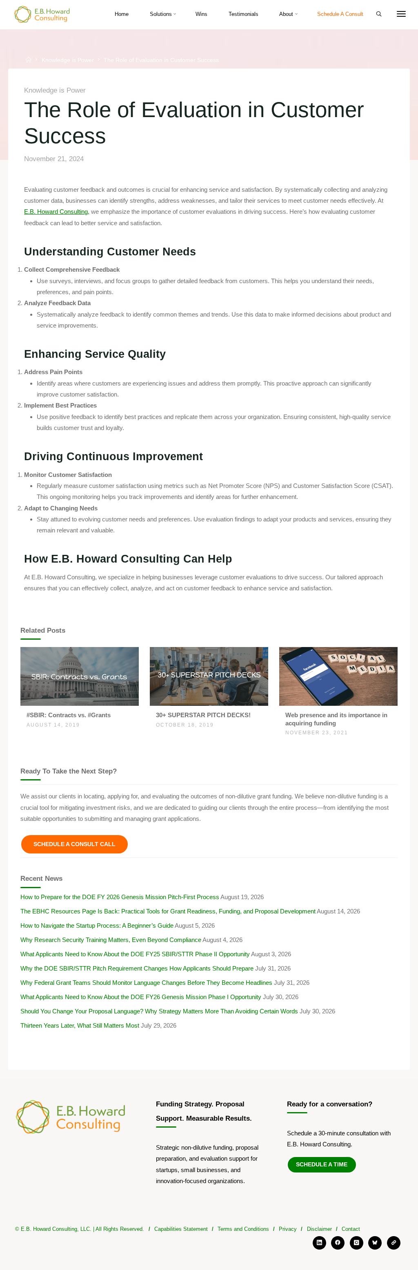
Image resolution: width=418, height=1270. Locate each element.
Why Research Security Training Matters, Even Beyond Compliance (110, 939)
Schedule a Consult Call (74, 844)
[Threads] (393, 1243)
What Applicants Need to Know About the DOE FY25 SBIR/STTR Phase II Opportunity (135, 954)
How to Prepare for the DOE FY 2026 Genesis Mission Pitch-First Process (119, 896)
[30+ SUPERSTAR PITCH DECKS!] (209, 675)
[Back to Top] (209, 1247)
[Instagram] (356, 1243)
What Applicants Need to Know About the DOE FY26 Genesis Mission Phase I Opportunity (140, 996)
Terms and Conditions (243, 1229)
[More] (401, 14)
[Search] (379, 14)
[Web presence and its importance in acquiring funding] (338, 675)
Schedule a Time (321, 1164)
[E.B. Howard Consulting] (42, 14)
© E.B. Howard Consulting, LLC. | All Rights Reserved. (79, 1229)
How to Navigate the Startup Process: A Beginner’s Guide (96, 925)
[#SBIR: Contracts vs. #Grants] (79, 675)
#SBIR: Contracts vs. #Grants (69, 714)
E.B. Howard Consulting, (57, 211)
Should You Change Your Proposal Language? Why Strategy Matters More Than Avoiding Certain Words (159, 1011)
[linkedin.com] (319, 1243)
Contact (351, 1229)
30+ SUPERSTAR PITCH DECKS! (203, 714)
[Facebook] (338, 1243)
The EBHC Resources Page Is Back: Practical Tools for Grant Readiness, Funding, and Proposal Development (168, 911)
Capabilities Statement (181, 1229)
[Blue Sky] (375, 1243)
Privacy (288, 1229)
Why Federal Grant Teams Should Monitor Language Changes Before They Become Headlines (146, 982)
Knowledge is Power (68, 60)
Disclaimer (319, 1229)
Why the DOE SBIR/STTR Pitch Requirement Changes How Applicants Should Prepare (136, 968)
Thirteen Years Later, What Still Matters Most (79, 1025)
